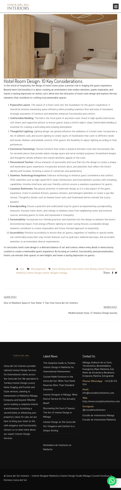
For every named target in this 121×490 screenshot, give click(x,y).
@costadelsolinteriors (94, 409)
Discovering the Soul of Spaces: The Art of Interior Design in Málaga (59, 412)
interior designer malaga (54, 272)
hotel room (71, 268)
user (22, 268)
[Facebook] (112, 273)
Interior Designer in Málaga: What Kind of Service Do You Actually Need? (60, 399)
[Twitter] (116, 273)
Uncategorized (38, 268)
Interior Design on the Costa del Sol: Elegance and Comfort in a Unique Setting (59, 426)
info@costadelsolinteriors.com (98, 392)
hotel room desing (87, 268)
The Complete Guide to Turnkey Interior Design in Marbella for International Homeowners (59, 367)
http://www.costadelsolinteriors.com (101, 401)
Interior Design (33, 272)
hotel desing (58, 268)
